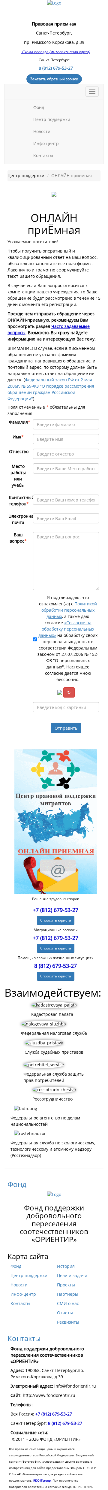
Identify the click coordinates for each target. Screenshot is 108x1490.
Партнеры (67, 1294)
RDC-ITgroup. (42, 1480)
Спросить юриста (55, 920)
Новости (41, 131)
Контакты (43, 155)
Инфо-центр (46, 143)
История (66, 1266)
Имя (18, 437)
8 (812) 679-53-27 (56, 68)
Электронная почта (19, 519)
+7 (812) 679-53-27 (55, 909)
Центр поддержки (52, 119)
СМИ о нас (68, 1303)
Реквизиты (68, 1322)
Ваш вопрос (18, 538)
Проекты (66, 1285)
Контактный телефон (19, 501)
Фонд (39, 107)
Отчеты (65, 1313)
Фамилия (19, 422)
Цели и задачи (72, 1275)
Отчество (18, 451)
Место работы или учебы (18, 476)
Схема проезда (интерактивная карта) (55, 51)
